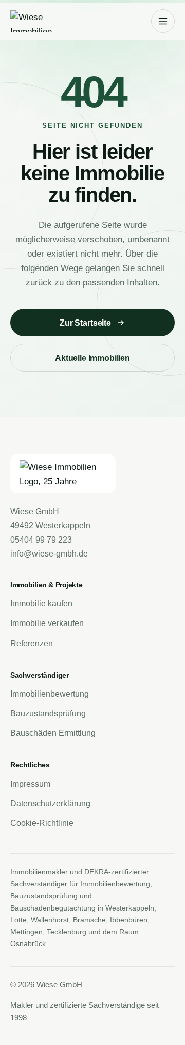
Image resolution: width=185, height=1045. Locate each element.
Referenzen (31, 643)
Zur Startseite (85, 322)
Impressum (30, 784)
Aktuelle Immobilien (92, 357)
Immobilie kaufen (41, 603)
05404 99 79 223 (41, 539)
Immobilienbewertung (49, 693)
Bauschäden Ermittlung (53, 733)
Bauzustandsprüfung (48, 713)
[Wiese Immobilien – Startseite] (45, 21)
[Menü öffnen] (163, 21)
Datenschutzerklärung (50, 803)
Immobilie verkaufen (47, 623)
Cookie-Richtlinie (41, 823)
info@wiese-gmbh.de (49, 553)
